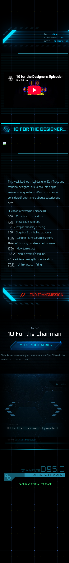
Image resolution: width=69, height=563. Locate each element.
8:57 (10, 232)
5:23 (10, 227)
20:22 (11, 254)
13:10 (11, 238)
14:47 (11, 243)
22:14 (11, 259)
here (10, 203)
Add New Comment (48, 475)
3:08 (10, 221)
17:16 (11, 248)
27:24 (11, 264)
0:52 (10, 216)
